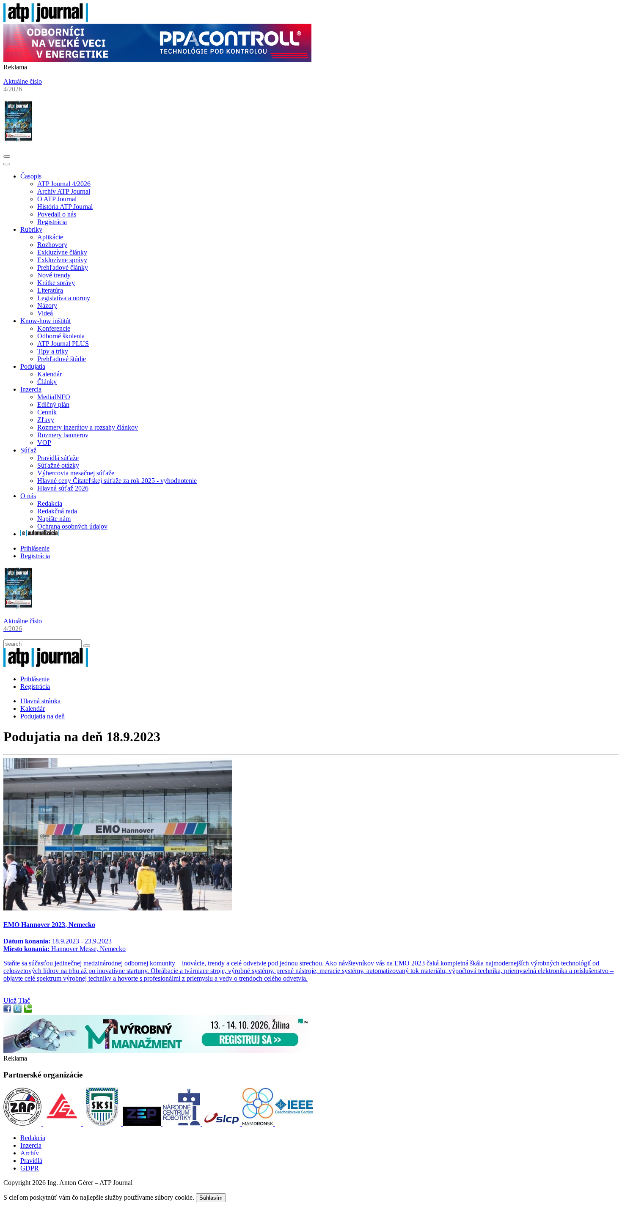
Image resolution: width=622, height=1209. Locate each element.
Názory (47, 305)
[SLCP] (222, 1123)
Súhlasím (211, 1198)
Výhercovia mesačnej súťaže (75, 473)
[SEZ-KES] (63, 1123)
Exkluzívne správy (62, 259)
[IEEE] (294, 1123)
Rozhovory (52, 244)
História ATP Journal (65, 206)
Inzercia (30, 389)
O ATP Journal (57, 199)
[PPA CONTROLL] (157, 59)
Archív (29, 1153)
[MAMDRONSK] (258, 1123)
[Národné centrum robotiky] (182, 1123)
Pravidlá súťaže (58, 457)
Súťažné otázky (58, 465)
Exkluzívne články (62, 252)
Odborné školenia (61, 336)
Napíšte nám (54, 518)
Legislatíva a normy (63, 298)
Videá (45, 313)
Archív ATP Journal (63, 191)
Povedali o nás (56, 214)
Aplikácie (50, 237)
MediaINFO (53, 396)
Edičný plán (53, 404)
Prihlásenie (35, 548)
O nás (28, 495)
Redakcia (49, 503)
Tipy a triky (52, 351)
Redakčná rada (57, 511)
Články (47, 381)
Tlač (24, 1000)
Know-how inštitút (45, 320)
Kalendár (49, 374)
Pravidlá (31, 1160)
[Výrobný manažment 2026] (157, 1050)
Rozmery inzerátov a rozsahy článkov (87, 427)
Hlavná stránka (40, 701)
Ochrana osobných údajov (72, 526)
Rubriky (31, 229)
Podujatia (32, 366)
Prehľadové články (62, 267)
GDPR (29, 1168)
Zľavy (45, 419)
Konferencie (53, 328)
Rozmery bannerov (62, 435)
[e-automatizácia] (39, 533)
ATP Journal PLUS (63, 343)
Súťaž (28, 450)
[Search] (86, 645)
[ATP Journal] (45, 19)
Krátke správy (56, 282)
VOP (44, 442)
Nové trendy (54, 275)
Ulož (10, 1000)
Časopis (30, 176)
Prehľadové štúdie (61, 358)
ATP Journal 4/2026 (64, 183)
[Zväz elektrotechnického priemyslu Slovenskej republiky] (142, 1123)
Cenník (47, 412)
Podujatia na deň (42, 716)
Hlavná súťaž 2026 (62, 488)
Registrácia (52, 221)
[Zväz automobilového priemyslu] (23, 1123)
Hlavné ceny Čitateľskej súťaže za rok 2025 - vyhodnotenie (117, 480)
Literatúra (50, 290)
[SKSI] (103, 1123)
